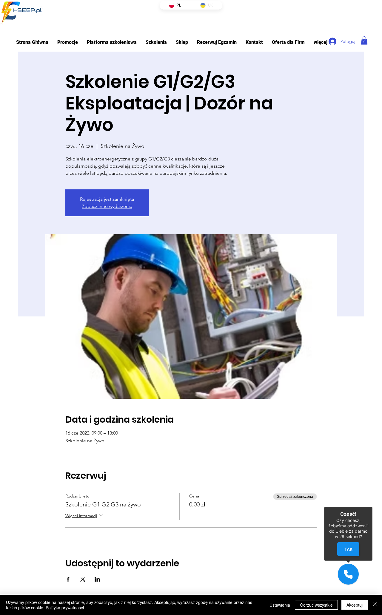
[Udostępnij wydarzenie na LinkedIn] (97, 579)
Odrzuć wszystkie (316, 605)
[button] (111, 42)
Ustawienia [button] (279, 605)
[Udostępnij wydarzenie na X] (83, 579)
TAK (348, 548)
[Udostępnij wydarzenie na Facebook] (68, 579)
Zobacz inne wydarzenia (107, 206)
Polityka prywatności (65, 608)
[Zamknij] (374, 604)
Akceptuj (354, 605)
